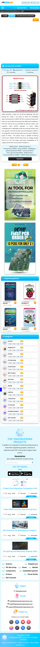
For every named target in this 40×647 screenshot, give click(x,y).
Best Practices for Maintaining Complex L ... (20, 531)
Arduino (18, 11)
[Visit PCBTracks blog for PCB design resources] (20, 273)
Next (25, 165)
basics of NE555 (22, 148)
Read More (20, 159)
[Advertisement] (20, 41)
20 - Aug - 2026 (10, 493)
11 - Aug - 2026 (10, 535)
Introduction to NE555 (13, 66)
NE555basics (32, 148)
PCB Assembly (34, 8)
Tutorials (23, 493)
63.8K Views (30, 72)
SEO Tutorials (12, 418)
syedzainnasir (19, 70)
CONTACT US (20, 645)
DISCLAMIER (34, 643)
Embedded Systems (30, 571)
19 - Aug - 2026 (10, 514)
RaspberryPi (3, 11)
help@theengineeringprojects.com (21, 604)
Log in (34, 2)
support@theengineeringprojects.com (21, 607)
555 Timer (11, 379)
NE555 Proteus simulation (28, 155)
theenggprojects (21, 591)
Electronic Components (32, 70)
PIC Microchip (12, 360)
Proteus (10, 354)
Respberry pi (33, 564)
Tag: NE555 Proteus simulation (25, 15)
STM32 (13, 11)
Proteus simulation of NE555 (11, 155)
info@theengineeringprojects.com (21, 601)
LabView (10, 392)
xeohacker (34, 493)
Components (11, 398)
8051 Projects (12, 373)
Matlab (10, 386)
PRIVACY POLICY (23, 643)
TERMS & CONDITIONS (9, 643)
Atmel (24, 567)
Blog (12, 15)
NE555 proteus (28, 153)
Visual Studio (12, 366)
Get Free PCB (21, 8)
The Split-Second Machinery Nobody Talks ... (20, 552)
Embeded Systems (13, 411)
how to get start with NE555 (15, 153)
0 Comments (11, 72)
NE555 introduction (24, 146)
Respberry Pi (11, 347)
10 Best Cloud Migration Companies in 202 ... (20, 489)
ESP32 (8, 11)
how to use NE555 (28, 151)
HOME (5, 15)
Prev (15, 165)
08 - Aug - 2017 (8, 70)
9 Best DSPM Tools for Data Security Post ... (20, 510)
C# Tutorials (11, 405)
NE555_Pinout (13, 146)
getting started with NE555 (13, 151)
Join (38, 2)
